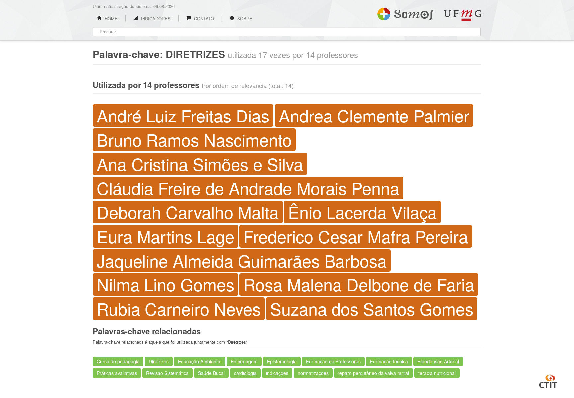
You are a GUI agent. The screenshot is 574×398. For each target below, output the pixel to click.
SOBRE (244, 18)
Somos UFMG (405, 12)
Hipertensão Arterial (438, 361)
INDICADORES (155, 18)
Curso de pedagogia (118, 361)
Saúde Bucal (211, 373)
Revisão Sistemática (167, 373)
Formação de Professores (333, 361)
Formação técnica (389, 361)
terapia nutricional (437, 373)
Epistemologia (282, 361)
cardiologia (245, 373)
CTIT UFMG (548, 380)
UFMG (462, 15)
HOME (110, 18)
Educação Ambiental (199, 361)
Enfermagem (244, 361)
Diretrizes (159, 361)
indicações (277, 373)
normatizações (313, 373)
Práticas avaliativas (117, 373)
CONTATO (203, 18)
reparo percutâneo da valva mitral (373, 373)
